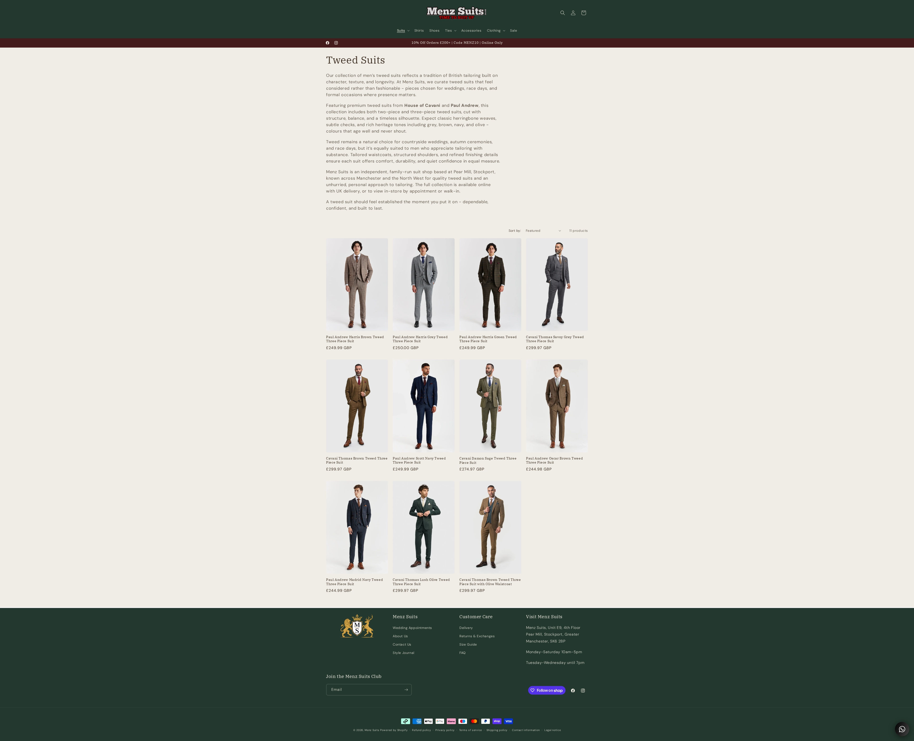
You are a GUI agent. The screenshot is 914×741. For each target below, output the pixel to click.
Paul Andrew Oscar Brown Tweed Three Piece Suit (554, 460)
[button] (403, 30)
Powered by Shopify (394, 730)
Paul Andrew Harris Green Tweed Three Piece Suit (488, 339)
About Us (400, 636)
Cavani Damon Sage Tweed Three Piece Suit (488, 460)
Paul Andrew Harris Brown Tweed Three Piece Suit (355, 339)
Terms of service (470, 730)
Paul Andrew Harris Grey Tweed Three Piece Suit (420, 339)
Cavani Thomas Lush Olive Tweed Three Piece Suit (421, 582)
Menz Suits (372, 730)
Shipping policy (497, 730)
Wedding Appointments (412, 628)
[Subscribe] (406, 690)
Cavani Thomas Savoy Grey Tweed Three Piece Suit (555, 339)
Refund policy (421, 730)
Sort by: (515, 230)
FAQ (462, 653)
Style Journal (403, 653)
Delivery (466, 628)
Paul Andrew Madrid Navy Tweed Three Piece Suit (354, 582)
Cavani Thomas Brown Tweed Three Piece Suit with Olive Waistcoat (490, 582)
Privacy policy (445, 730)
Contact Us (402, 644)
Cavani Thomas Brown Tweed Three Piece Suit (357, 460)
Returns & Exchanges (477, 636)
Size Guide (468, 644)
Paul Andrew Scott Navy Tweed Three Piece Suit (419, 460)
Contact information (526, 730)
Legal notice (552, 730)
